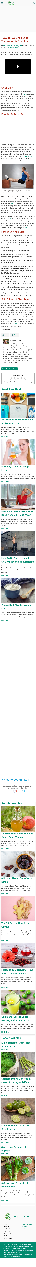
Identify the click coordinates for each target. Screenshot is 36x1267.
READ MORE (5, 437)
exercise (8, 218)
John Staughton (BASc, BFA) (12, 45)
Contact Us (7, 1229)
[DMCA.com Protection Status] (5, 330)
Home (5, 1224)
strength (13, 203)
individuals (16, 324)
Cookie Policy (8, 1236)
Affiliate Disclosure (9, 1238)
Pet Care (24, 1229)
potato (25, 94)
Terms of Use (8, 1231)
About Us (6, 1226)
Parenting (24, 1226)
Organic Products (26, 1224)
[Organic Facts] (11, 3)
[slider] (18, 378)
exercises (28, 156)
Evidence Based (13, 47)
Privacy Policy (8, 1233)
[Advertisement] (18, 699)
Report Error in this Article (9, 368)
